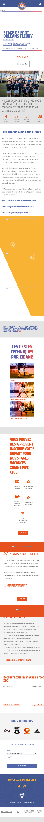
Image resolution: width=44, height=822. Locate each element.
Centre (9, 750)
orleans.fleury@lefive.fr (20, 45)
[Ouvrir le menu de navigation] (4, 4)
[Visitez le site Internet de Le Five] (17, 731)
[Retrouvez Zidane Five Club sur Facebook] (19, 786)
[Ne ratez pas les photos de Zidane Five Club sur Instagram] (25, 786)
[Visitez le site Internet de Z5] (7, 731)
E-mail (9, 757)
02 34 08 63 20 (7, 45)
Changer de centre (8, 40)
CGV (18, 812)
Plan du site (39, 812)
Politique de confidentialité (30, 812)
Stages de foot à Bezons (11, 705)
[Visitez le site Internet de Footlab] (27, 731)
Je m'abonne (22, 765)
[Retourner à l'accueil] (26, 4)
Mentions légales (6, 812)
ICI (20, 331)
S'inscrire (23, 533)
